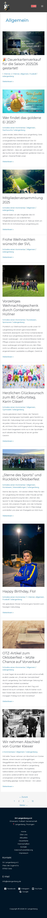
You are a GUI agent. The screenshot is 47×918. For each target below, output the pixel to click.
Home (23, 831)
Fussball (33, 74)
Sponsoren (7, 322)
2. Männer (15, 74)
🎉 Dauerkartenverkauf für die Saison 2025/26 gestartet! (22, 64)
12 (33, 801)
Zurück (23, 797)
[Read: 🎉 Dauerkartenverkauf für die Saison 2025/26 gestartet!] (23, 43)
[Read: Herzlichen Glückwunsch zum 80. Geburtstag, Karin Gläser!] (23, 376)
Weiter (24, 805)
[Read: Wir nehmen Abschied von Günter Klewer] (23, 723)
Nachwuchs (7, 130)
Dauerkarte (23, 841)
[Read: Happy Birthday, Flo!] (23, 555)
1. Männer (6, 74)
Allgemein (24, 74)
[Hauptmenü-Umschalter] (42, 6)
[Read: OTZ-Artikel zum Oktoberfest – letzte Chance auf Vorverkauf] (23, 634)
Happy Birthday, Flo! (19, 591)
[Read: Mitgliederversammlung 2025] (23, 181)
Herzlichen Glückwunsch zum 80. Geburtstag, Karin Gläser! (23, 397)
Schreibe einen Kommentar (14, 128)
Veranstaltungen (19, 487)
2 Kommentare (9, 752)
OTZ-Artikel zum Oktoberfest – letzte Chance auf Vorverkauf (21, 657)
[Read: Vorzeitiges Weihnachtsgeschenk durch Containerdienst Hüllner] (23, 281)
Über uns (23, 834)
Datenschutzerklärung (23, 850)
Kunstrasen (31, 320)
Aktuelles (23, 838)
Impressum (23, 853)
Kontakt (23, 847)
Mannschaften (24, 844)
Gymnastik (7, 410)
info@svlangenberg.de (11, 881)
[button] (33, 6)
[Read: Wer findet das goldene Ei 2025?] (23, 101)
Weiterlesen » (8, 81)
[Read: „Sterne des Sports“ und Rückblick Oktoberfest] (23, 460)
